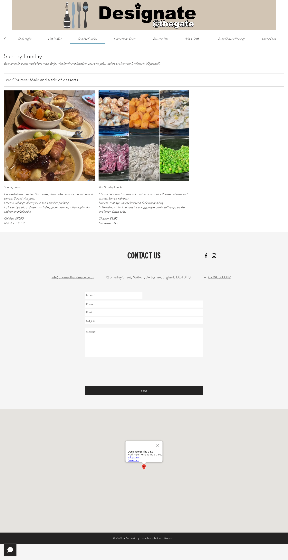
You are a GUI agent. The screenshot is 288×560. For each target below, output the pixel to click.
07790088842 (219, 277)
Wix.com (168, 538)
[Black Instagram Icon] (214, 256)
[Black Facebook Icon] (206, 256)
